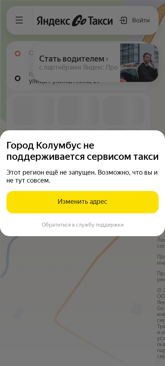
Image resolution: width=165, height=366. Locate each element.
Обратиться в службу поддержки (83, 225)
